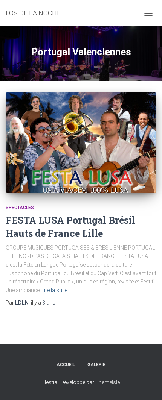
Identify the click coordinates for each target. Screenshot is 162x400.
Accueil (66, 364)
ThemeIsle (107, 382)
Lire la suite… (56, 290)
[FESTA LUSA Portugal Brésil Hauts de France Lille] (81, 142)
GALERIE (96, 364)
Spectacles (20, 207)
